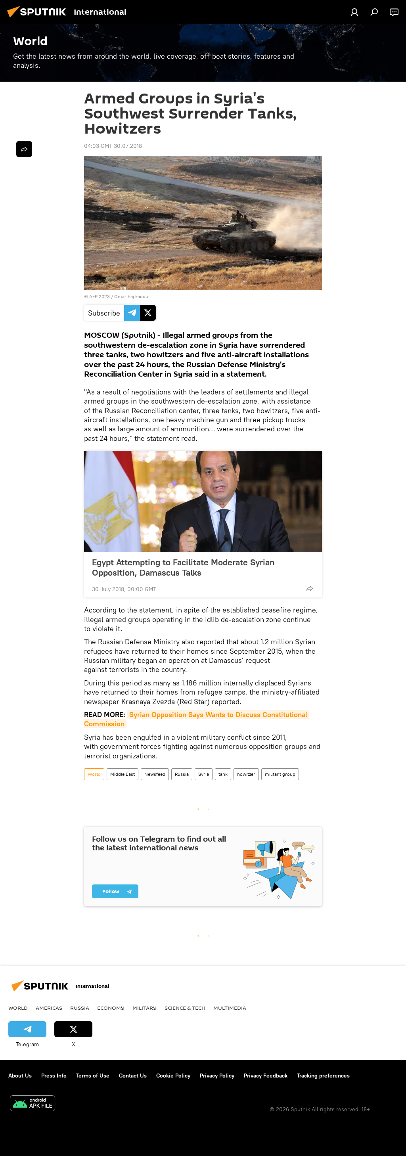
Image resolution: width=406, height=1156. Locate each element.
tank (223, 774)
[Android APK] (32, 1104)
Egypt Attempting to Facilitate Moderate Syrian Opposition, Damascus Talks (183, 567)
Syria (203, 774)
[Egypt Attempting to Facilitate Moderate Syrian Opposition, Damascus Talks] (203, 501)
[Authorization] (354, 12)
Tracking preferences (323, 1075)
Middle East (122, 774)
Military (144, 1007)
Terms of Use (92, 1075)
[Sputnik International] (39, 18)
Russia (182, 774)
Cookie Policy (173, 1075)
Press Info (54, 1075)
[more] (310, 588)
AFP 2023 (99, 296)
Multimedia (229, 1007)
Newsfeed (154, 774)
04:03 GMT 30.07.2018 (113, 145)
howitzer (246, 774)
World (94, 774)
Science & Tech (185, 1007)
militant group (280, 774)
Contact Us (133, 1075)
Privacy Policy (217, 1075)
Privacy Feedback (265, 1075)
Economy (110, 1007)
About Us (20, 1075)
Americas (49, 1007)
